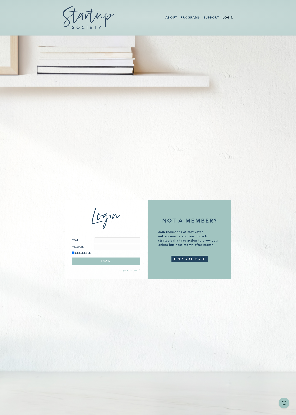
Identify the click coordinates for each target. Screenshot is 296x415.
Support (211, 18)
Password (78, 247)
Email (75, 240)
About (171, 18)
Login (228, 18)
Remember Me (83, 253)
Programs (190, 18)
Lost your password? (129, 270)
